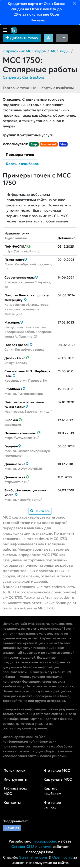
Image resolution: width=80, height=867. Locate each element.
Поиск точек (14, 770)
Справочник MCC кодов (24, 51)
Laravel (44, 846)
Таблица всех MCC (15, 791)
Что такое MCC (57, 770)
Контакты (12, 802)
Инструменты (16, 779)
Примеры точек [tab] (20, 154)
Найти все (42, 511)
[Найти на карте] (25, 260)
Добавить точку (23, 38)
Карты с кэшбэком (57, 87)
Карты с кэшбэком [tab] (23, 163)
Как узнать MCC (58, 779)
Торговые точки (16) (20, 87)
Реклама (38, 20)
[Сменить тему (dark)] (62, 38)
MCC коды (60, 51)
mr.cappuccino (44, 841)
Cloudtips (11, 828)
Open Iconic (62, 857)
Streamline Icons (33, 857)
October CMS (22, 846)
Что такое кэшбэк (52, 805)
